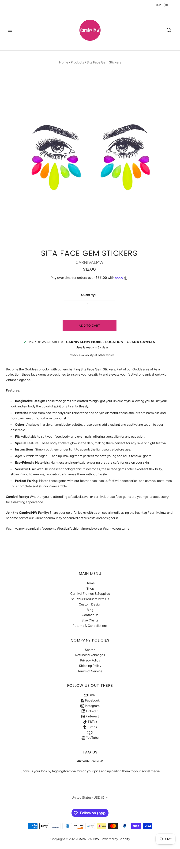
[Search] (169, 30)
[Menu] (10, 30)
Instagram (92, 706)
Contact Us (90, 615)
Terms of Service (90, 671)
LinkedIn (91, 711)
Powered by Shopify (115, 839)
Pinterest (92, 716)
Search (90, 650)
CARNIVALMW (89, 262)
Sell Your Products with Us (90, 599)
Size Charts (90, 620)
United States (87, 798)
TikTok (92, 722)
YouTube (92, 738)
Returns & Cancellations (90, 626)
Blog (90, 610)
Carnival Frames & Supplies (90, 594)
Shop (90, 589)
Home (63, 62)
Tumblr (91, 727)
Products (77, 62)
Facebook (92, 700)
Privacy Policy (90, 660)
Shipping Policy (90, 666)
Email (92, 695)
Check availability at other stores (92, 355)
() (161, 5)
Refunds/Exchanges (90, 655)
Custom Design (90, 604)
